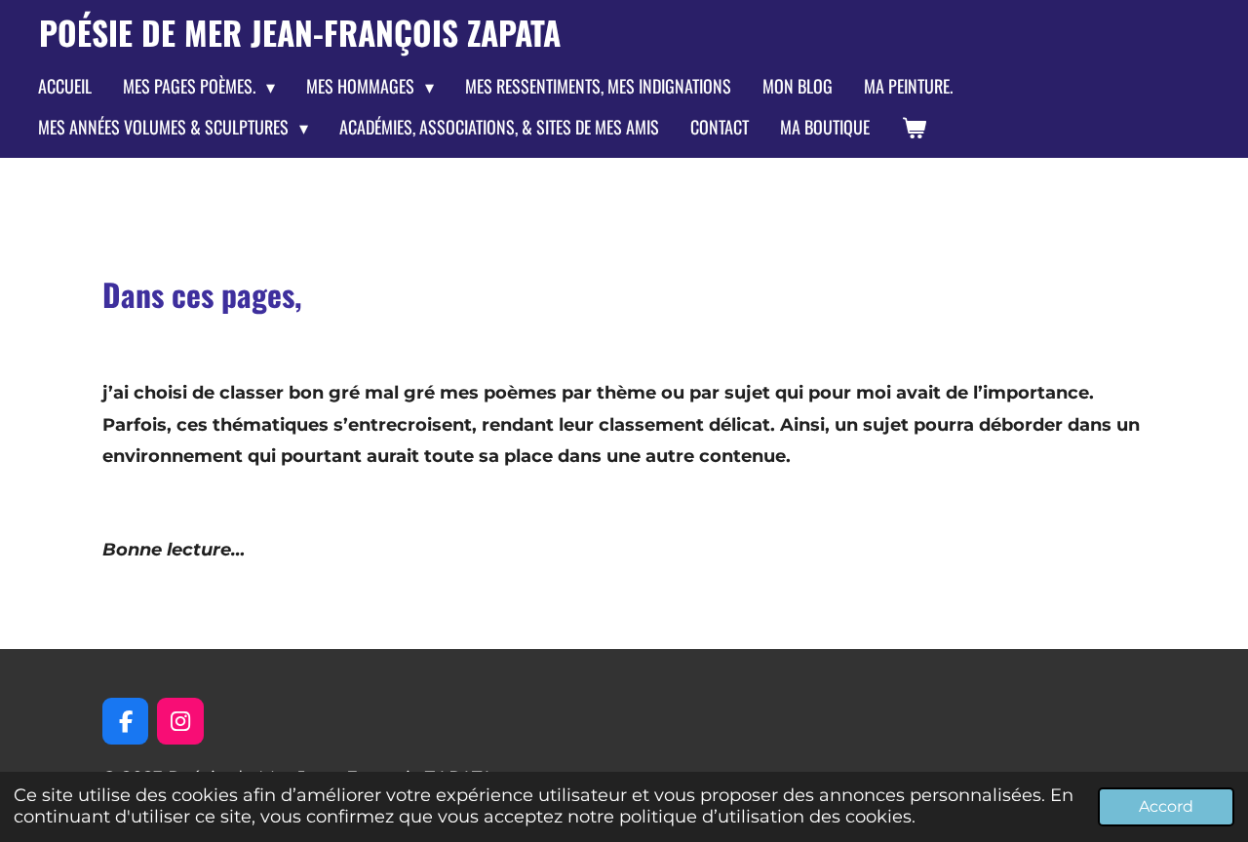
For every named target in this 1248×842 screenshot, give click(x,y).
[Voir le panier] (913, 127)
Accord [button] (1166, 806)
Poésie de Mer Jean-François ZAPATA (300, 32)
